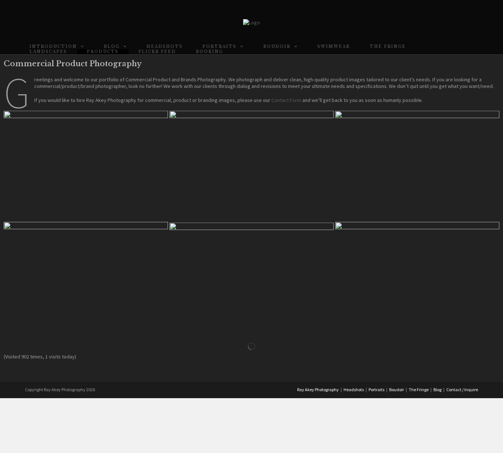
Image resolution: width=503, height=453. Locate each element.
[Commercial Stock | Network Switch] (86, 165)
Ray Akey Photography (318, 389)
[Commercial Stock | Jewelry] (251, 277)
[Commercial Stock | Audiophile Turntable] (417, 165)
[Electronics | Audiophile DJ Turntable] (417, 276)
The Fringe (419, 389)
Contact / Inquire (462, 389)
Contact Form (286, 100)
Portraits (376, 389)
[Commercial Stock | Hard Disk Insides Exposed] (251, 166)
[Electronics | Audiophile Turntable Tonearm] (86, 276)
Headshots (354, 389)
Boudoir (396, 389)
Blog (437, 389)
